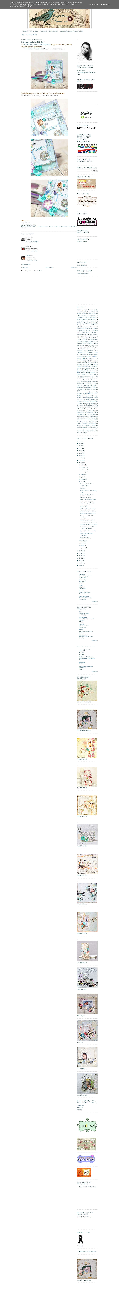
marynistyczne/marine (84, 376)
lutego (82, 545)
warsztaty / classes (81, 423)
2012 (80, 558)
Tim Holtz (82, 653)
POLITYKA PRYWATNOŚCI (29, 34)
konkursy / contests (81, 362)
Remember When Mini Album (86, 636)
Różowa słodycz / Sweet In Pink (88, 531)
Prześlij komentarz (26, 264)
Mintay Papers (86, 378)
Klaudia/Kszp (82, 580)
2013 (80, 556)
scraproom (88, 408)
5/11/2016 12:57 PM (32, 251)
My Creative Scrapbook (90, 380)
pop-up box (89, 389)
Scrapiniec (88, 407)
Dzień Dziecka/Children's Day (90, 336)
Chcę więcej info (93, 4)
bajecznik (84, 315)
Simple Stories (91, 410)
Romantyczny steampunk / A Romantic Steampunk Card (87, 503)
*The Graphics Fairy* (85, 649)
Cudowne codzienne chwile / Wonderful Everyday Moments (88, 521)
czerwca (83, 479)
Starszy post (74, 267)
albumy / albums (91, 312)
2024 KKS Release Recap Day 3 (86, 631)
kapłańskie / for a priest (84, 356)
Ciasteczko (82, 574)
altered (79, 313)
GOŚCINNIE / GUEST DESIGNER (49, 31)
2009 (80, 565)
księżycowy (81, 587)
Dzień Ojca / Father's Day (88, 341)
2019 (80, 455)
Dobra (27, 246)
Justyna (27, 237)
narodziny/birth (91, 383)
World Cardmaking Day (82, 427)
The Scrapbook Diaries (82, 416)
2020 (80, 453)
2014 (80, 553)
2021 (80, 450)
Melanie (81, 629)
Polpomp (82, 389)
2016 (80, 463)
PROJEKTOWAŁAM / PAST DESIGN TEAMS (71, 31)
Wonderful (82, 488)
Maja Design (81, 374)
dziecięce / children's (91, 330)
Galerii (88, 1187)
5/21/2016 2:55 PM (32, 260)
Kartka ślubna (82, 581)
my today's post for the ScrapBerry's (32, 48)
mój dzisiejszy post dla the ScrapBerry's (37, 44)
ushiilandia (82, 662)
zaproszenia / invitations (90, 430)
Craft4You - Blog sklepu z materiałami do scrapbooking (87, 657)
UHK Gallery (93, 418)
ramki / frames (90, 399)
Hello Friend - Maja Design (87, 495)
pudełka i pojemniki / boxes (90, 397)
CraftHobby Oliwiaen (82, 273)
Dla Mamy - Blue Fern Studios (87, 508)
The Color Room (92, 414)
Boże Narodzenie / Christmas (85, 319)
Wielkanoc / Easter (90, 425)
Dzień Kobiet (80, 337)
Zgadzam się (105, 4)
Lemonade (80, 370)
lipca (82, 477)
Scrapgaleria (80, 407)
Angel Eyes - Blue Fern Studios (88, 511)
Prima (96, 389)
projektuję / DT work (87, 394)
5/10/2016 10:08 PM (32, 242)
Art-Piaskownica (93, 313)
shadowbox (95, 408)
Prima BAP (84, 391)
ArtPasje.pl (93, 1187)
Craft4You (80, 323)
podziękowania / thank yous (91, 387)
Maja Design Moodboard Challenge (86, 534)
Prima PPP (79, 393)
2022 (80, 448)
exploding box (81, 343)
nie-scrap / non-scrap (83, 385)
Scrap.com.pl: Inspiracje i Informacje (86, 666)
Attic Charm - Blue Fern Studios (88, 499)
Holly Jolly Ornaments (84, 613)
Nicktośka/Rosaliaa (84, 596)
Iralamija (81, 624)
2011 (80, 560)
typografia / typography (84, 418)
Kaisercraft (84, 354)
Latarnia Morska (90, 368)
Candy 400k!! (83, 506)
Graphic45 (83, 348)
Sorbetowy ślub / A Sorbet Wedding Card (86, 484)
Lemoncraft (92, 370)
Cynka (81, 585)
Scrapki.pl (95, 407)
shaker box (82, 410)
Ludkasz (28, 255)
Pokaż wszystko (95, 601)
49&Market (80, 310)
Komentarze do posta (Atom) (35, 271)
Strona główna (49, 267)
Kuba (87, 364)
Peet (80, 612)
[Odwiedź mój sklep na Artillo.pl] (86, 98)
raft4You (81, 399)
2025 (80, 441)
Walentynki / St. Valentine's (85, 422)
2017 (80, 460)
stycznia (83, 548)
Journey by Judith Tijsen (84, 592)
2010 (80, 563)
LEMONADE (80, 1105)
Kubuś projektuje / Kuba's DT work (48, 226)
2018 (80, 458)
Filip (89, 343)
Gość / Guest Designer (92, 347)
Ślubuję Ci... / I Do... (85, 537)
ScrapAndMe (80, 405)
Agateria (90, 310)
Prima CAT (93, 391)
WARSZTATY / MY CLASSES (30, 31)
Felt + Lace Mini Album (84, 625)
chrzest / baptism (89, 321)
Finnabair (81, 591)
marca (82, 543)
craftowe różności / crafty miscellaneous (87, 324)
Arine (84, 313)
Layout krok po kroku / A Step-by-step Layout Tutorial (88, 527)
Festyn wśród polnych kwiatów (86, 576)
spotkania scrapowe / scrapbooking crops (85, 412)
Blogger (94, 1251)
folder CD (84, 345)
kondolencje (93, 361)
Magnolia (92, 372)
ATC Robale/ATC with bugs (85, 597)
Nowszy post (24, 267)
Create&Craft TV (91, 326)
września (83, 472)
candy (78, 321)
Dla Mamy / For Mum (85, 497)
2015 (80, 551)
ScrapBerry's (64, 226)
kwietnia (83, 540)
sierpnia (83, 474)
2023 (80, 446)
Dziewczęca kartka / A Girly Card (88, 524)
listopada (83, 467)
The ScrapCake (94, 416)
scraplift (81, 408)
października (84, 469)
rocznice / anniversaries (83, 401)
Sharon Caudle (83, 617)
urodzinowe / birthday (85, 420)
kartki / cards (31, 226)
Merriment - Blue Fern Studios (87, 513)
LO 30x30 (81, 372)
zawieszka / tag (81, 432)
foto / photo (91, 345)
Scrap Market (91, 403)
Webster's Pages (92, 423)
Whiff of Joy (80, 425)
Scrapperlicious (83, 635)
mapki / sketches (94, 374)
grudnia (83, 465)
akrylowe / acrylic (81, 311)
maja (82, 482)
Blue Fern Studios (90, 317)
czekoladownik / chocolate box (84, 328)
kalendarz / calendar (93, 354)
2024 (80, 443)
